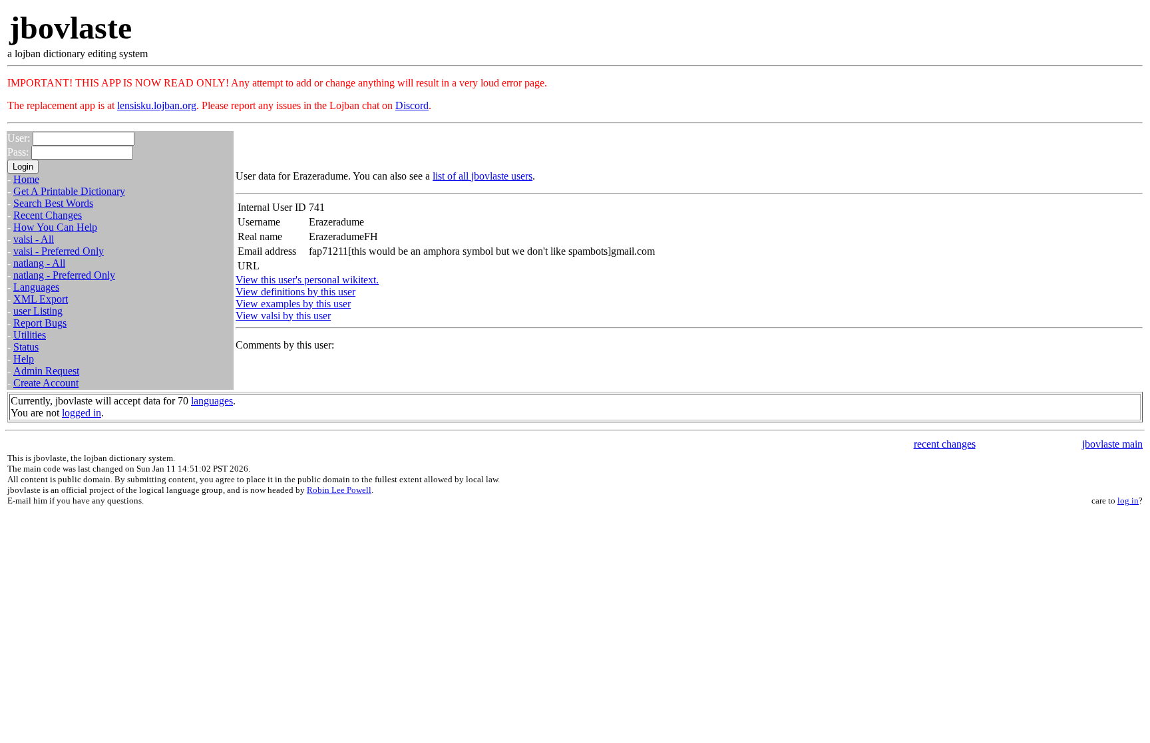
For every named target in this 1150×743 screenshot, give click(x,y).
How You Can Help (55, 227)
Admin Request (46, 370)
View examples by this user (293, 303)
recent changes (945, 444)
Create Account (46, 382)
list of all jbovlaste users (482, 176)
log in (1128, 501)
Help (23, 359)
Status (26, 347)
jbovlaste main (1112, 444)
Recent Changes (47, 215)
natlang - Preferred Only (64, 275)
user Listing (38, 311)
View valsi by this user (283, 315)
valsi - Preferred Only (58, 251)
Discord (412, 105)
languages (212, 400)
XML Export (40, 299)
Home (26, 179)
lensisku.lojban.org (156, 105)
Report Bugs (40, 323)
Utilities (29, 335)
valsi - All (33, 239)
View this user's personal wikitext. (307, 279)
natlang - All (39, 263)
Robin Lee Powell (339, 490)
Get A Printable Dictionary (69, 191)
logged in (81, 412)
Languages (36, 287)
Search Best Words (53, 203)
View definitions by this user (295, 291)
